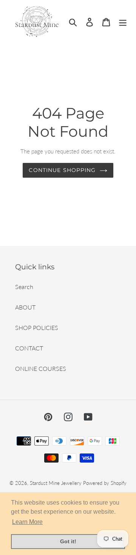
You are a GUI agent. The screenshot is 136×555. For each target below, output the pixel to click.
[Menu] (122, 21)
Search (24, 286)
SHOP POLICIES (36, 327)
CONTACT (29, 348)
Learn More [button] (27, 522)
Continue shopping (62, 170)
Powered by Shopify (105, 483)
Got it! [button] (68, 541)
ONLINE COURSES (40, 368)
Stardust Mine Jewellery (56, 483)
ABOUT (25, 307)
